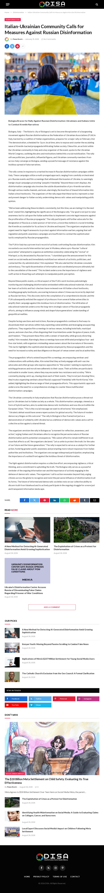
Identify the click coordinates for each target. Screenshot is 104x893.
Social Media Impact (15, 774)
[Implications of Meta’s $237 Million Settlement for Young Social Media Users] (12, 662)
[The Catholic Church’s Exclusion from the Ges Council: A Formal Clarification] (12, 677)
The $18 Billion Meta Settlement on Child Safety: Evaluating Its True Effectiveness (46, 780)
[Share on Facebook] (7, 46)
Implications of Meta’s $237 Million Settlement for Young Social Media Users (58, 659)
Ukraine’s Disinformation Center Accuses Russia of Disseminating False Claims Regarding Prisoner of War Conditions (25, 590)
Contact (75, 877)
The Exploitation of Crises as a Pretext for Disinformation (75, 547)
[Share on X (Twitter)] (12, 46)
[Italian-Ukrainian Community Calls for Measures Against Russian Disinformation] (52, 83)
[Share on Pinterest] (17, 46)
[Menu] (7, 4)
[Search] (96, 4)
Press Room (18, 39)
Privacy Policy (41, 877)
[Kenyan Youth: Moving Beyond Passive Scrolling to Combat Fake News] (12, 648)
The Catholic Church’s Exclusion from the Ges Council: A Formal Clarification (58, 673)
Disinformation (13, 20)
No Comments (50, 39)
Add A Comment (52, 607)
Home (27, 877)
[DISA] (52, 4)
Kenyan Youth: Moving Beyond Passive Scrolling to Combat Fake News (55, 644)
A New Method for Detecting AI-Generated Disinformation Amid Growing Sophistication (27, 547)
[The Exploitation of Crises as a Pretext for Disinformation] (76, 530)
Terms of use (60, 877)
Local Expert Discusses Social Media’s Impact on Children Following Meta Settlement (56, 830)
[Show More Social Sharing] (22, 46)
